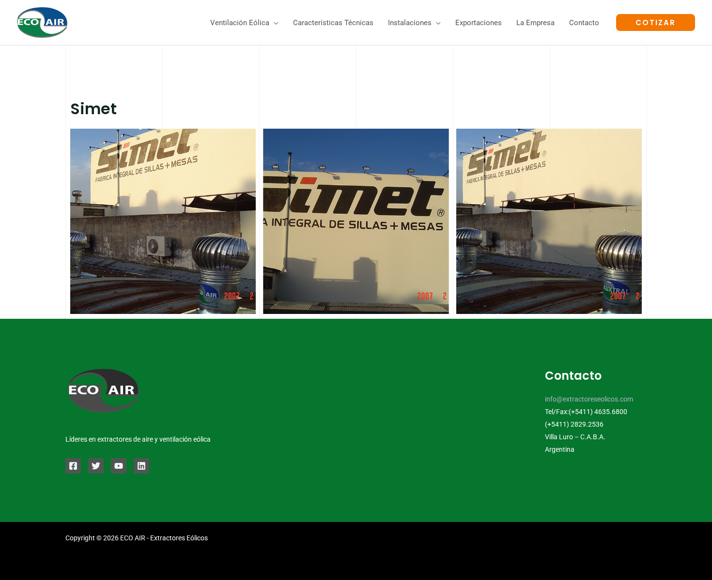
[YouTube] (118, 466)
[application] (274, 23)
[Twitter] (96, 466)
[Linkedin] (141, 466)
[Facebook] (73, 466)
